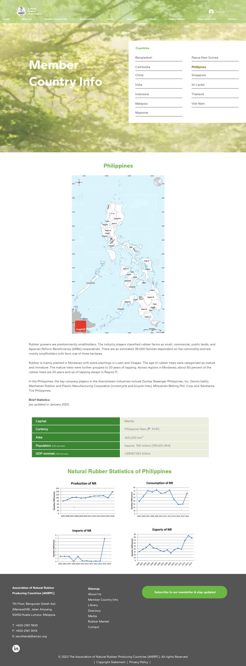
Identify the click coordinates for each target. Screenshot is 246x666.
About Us (95, 594)
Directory (94, 610)
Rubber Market (98, 621)
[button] (30, 19)
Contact (93, 627)
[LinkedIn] (16, 648)
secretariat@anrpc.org (31, 636)
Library (93, 605)
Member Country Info (103, 599)
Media (92, 616)
